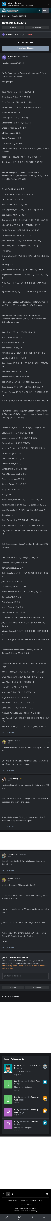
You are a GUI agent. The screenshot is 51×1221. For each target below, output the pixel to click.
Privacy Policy (12, 1201)
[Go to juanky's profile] (8, 1084)
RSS (42, 1201)
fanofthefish (13, 854)
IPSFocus (29, 1205)
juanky (17, 1081)
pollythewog (13, 778)
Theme (21, 1205)
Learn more (4, 4)
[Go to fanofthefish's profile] (4, 855)
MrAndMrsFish (12, 34)
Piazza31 (18, 1065)
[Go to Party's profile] (8, 1112)
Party (16, 1109)
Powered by (25, 1211)
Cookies (33, 1201)
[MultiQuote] (3, 733)
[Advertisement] (25, 841)
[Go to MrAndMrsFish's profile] (3, 34)
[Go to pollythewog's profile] (4, 779)
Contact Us (24, 1201)
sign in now (14, 963)
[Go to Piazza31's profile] (8, 1068)
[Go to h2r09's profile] (4, 742)
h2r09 (10, 741)
